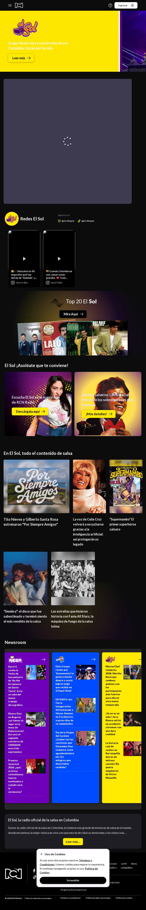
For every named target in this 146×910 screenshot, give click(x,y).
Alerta (134, 863)
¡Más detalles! (96, 414)
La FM (124, 863)
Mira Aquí (71, 314)
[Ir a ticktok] (35, 870)
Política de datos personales (98, 898)
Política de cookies (124, 898)
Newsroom (111, 863)
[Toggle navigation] (10, 5)
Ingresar (122, 5)
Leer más (18, 58)
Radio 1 (113, 867)
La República (126, 867)
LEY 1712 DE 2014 (110, 882)
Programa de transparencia (74, 889)
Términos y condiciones (70, 898)
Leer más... (73, 841)
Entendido (73, 880)
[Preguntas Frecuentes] (110, 5)
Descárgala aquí (28, 411)
